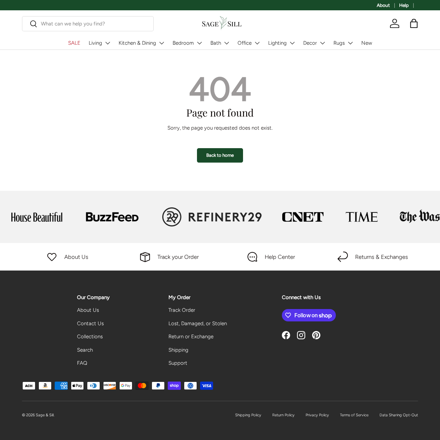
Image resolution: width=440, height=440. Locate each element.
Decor (310, 43)
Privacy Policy (317, 414)
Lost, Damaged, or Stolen (197, 323)
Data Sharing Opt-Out (399, 414)
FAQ (82, 363)
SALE (74, 43)
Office (245, 43)
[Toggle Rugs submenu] (350, 43)
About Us (88, 310)
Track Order (181, 310)
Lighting (277, 43)
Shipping (178, 350)
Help (404, 5)
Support (177, 363)
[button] (413, 23)
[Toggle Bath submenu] (226, 43)
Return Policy (283, 414)
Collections (90, 336)
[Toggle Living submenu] (107, 43)
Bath (215, 43)
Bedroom (183, 43)
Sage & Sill (45, 414)
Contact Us (90, 323)
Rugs (339, 43)
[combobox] (88, 23)
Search (85, 350)
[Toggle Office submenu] (257, 43)
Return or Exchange (190, 336)
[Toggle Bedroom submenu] (199, 43)
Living (95, 43)
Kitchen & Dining (137, 43)
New (366, 43)
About (383, 5)
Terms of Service (354, 414)
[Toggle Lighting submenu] (292, 43)
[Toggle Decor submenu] (322, 43)
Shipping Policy (248, 414)
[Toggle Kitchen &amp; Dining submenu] (161, 43)
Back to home (220, 155)
